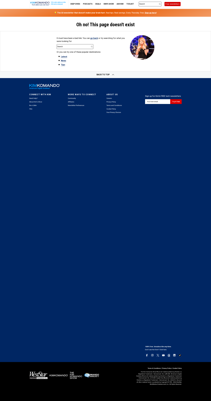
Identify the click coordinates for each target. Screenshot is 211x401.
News (63, 60)
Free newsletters (172, 4)
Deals (98, 4)
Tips (63, 64)
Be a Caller (33, 105)
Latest (64, 56)
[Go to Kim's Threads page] (169, 355)
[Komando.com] (40, 3)
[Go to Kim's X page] (158, 355)
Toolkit (130, 4)
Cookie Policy (111, 109)
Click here (162, 350)
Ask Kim (120, 4)
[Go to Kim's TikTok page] (180, 355)
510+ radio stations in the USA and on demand (58, 3)
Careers (109, 98)
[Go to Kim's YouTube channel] (163, 355)
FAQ (30, 109)
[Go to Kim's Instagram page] (152, 355)
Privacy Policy (111, 102)
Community (72, 98)
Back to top (103, 74)
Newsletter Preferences (76, 105)
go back (94, 38)
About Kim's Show (35, 102)
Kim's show (109, 4)
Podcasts (87, 4)
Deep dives (75, 4)
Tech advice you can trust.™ (41, 5)
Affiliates (71, 102)
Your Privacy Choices (113, 112)
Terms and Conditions (114, 105)
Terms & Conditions (154, 368)
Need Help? (33, 98)
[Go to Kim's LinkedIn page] (174, 355)
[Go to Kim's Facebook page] (147, 355)
